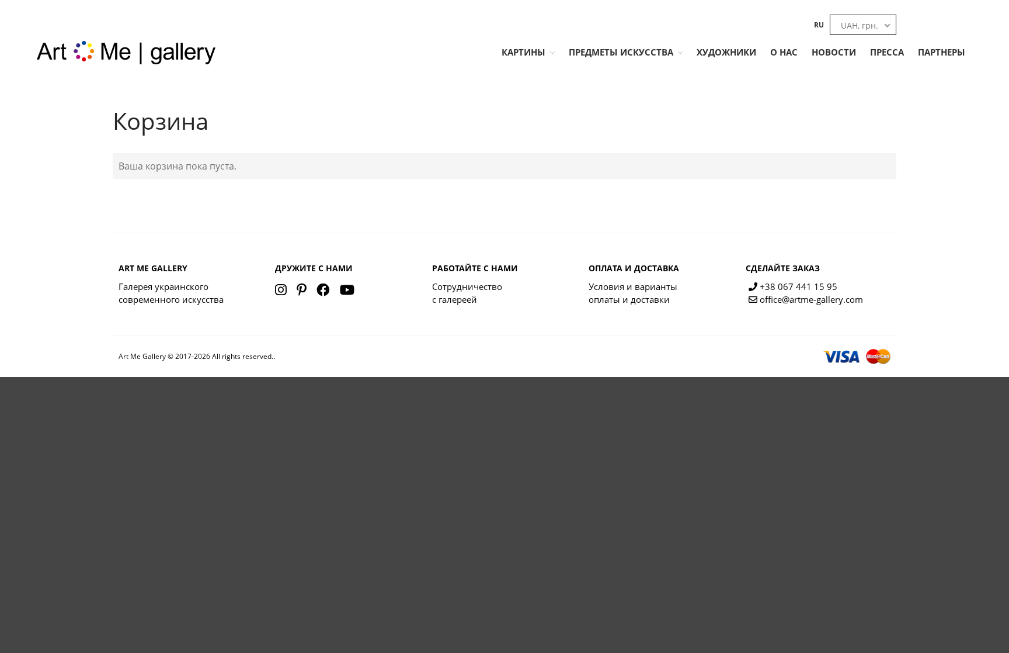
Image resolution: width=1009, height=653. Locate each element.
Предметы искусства (621, 52)
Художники (726, 52)
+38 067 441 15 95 (797, 286)
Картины (523, 52)
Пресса (887, 52)
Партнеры (941, 52)
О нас (784, 52)
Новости (834, 52)
